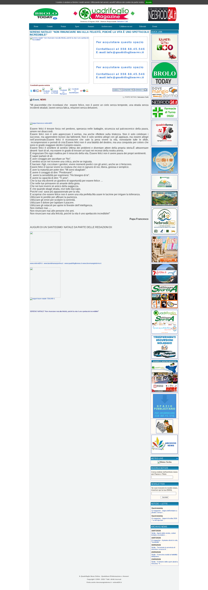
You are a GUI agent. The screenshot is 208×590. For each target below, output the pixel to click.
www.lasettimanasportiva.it (53, 263)
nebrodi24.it (117, 582)
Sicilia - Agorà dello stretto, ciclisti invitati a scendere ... (163, 534)
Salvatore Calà (122, 21)
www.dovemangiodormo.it (91, 263)
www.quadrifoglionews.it (73, 263)
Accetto (149, 2)
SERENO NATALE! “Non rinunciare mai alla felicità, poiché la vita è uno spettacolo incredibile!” (64, 311)
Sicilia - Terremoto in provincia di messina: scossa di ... (163, 548)
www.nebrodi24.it (36, 263)
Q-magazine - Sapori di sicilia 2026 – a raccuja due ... (164, 519)
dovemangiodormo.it (103, 582)
